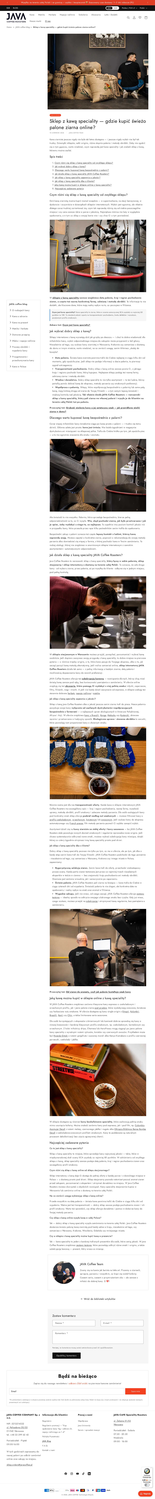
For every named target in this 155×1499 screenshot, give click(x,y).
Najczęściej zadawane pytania (69, 188)
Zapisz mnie (135, 1391)
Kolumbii (134, 1011)
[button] (32, 14)
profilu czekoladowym (60, 819)
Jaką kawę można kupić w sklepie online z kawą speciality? (83, 184)
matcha (96, 693)
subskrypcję (91, 901)
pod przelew (101, 1007)
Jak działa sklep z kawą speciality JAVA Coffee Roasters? (82, 173)
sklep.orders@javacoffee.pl (19, 1464)
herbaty (71, 693)
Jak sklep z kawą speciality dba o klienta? (75, 181)
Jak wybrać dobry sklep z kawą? (70, 166)
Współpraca (83, 1421)
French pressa (76, 823)
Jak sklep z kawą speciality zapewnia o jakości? (78, 177)
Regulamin (46, 1421)
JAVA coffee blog (23, 27)
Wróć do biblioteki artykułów (99, 1299)
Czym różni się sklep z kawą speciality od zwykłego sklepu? (84, 162)
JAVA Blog (46, 1441)
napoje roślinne (83, 693)
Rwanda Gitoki (61, 1035)
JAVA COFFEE (73, 1495)
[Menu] (151, 1468)
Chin (70, 1015)
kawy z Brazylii (91, 715)
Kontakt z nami (48, 1450)
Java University (84, 1425)
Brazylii (53, 1015)
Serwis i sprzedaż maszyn (89, 1430)
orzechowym (78, 819)
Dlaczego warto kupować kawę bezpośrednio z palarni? (82, 170)
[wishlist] (140, 17)
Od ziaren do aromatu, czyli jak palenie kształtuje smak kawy (98, 991)
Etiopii (125, 1011)
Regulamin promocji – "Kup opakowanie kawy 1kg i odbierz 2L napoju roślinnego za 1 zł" (57, 1428)
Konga (103, 715)
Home (9, 27)
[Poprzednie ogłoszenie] (7, 2)
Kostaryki (124, 715)
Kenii (60, 1015)
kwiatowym (91, 819)
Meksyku (112, 715)
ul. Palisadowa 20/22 (17, 1427)
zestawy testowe (84, 1245)
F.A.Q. (45, 1445)
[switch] (147, 1484)
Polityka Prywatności (50, 1436)
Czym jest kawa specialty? (76, 325)
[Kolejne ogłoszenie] (147, 2)
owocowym (106, 819)
